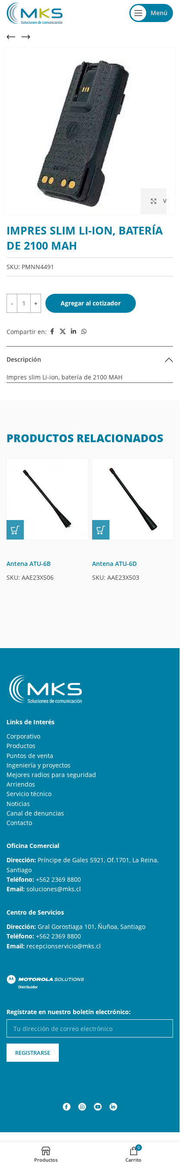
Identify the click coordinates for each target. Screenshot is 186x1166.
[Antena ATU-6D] (132, 499)
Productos (20, 746)
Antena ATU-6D (114, 563)
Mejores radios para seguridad (51, 775)
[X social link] (62, 331)
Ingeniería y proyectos (38, 765)
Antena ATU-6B (28, 563)
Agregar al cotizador (91, 303)
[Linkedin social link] (73, 331)
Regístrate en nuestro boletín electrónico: (68, 1012)
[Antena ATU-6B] (47, 499)
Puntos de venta (29, 756)
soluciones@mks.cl (53, 889)
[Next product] (26, 37)
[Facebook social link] (52, 331)
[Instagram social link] (82, 1107)
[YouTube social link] (98, 1107)
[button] (15, 530)
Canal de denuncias (35, 813)
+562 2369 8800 (58, 879)
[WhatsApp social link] (84, 331)
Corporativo (23, 736)
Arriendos (20, 784)
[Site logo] (34, 12)
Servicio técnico (28, 794)
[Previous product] (10, 37)
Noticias (18, 804)
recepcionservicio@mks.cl (63, 946)
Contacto (19, 823)
